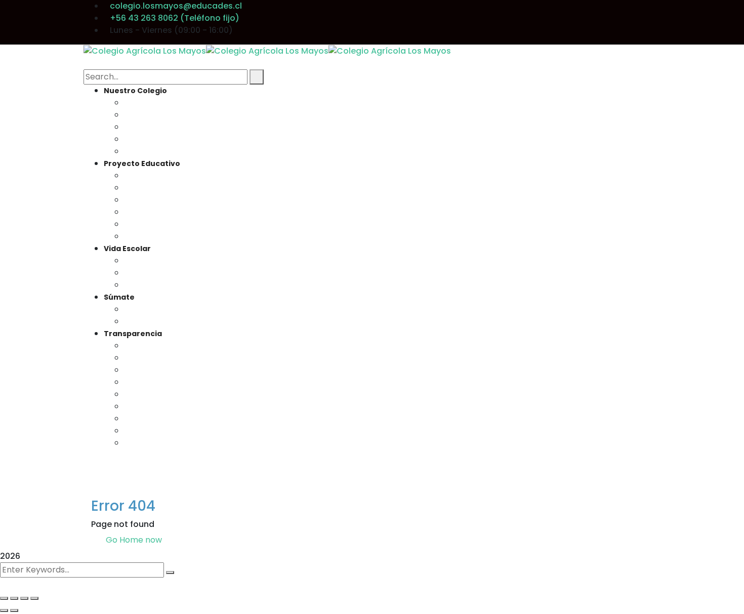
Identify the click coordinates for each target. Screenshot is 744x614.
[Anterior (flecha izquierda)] (4, 610)
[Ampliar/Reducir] (4, 598)
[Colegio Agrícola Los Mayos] (145, 50)
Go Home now (133, 540)
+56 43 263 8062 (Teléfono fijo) (174, 18)
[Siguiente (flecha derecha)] (14, 610)
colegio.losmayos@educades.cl (176, 6)
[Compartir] (24, 598)
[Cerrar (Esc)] (34, 598)
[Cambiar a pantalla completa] (14, 598)
